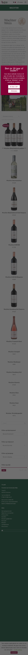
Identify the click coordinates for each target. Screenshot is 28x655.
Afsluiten (14, 91)
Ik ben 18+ (14, 87)
